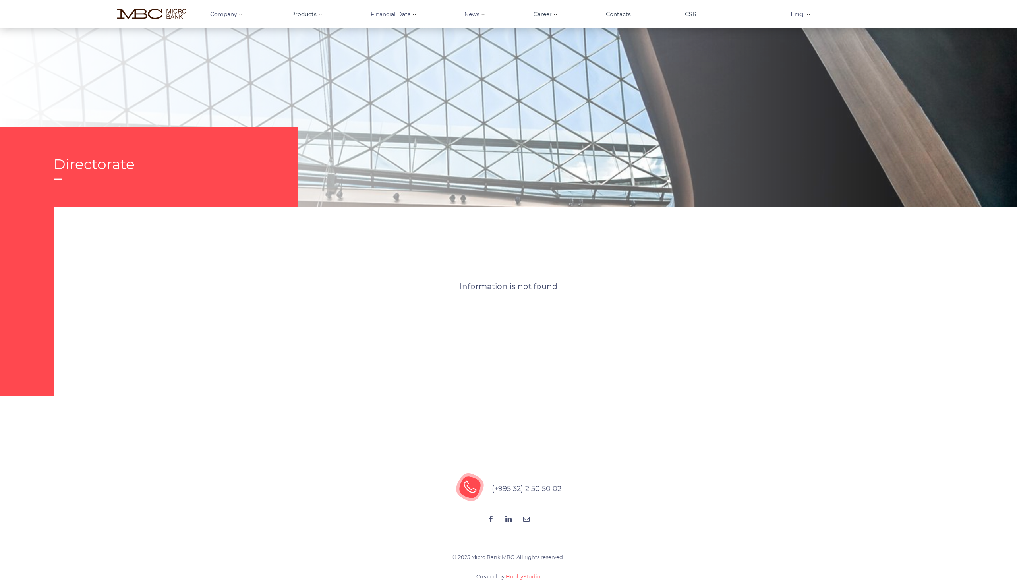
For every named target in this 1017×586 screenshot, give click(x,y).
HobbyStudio (523, 576)
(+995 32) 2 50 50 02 (526, 488)
